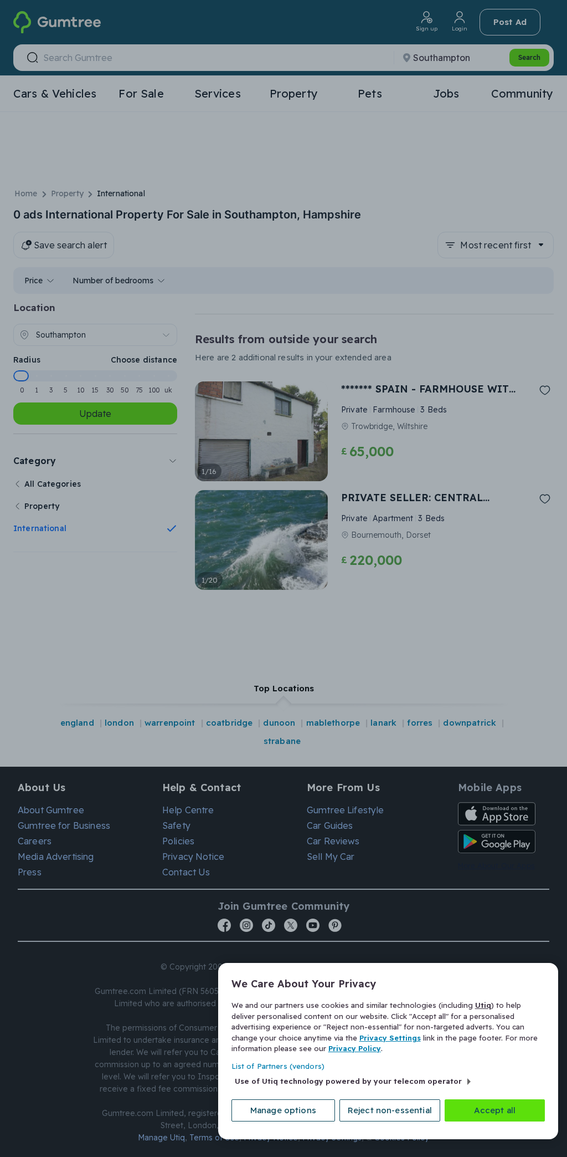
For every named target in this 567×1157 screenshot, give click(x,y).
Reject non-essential (390, 1110)
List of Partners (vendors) (277, 1066)
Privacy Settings (390, 1037)
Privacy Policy (354, 1048)
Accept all (495, 1110)
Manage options (283, 1110)
